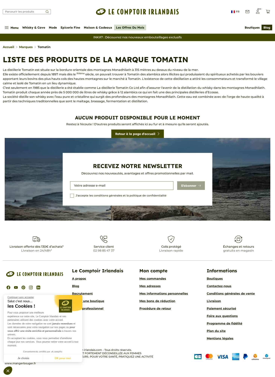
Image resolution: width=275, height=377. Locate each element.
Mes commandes (152, 278)
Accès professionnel (87, 308)
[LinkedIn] (38, 287)
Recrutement (82, 293)
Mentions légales (220, 338)
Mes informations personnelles (163, 293)
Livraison (214, 301)
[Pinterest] (23, 287)
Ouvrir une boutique (88, 301)
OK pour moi (63, 358)
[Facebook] (8, 287)
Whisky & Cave (33, 27)
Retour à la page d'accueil (135, 134)
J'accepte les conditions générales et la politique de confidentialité (121, 195)
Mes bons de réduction (157, 301)
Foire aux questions (222, 316)
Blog (266, 27)
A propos (79, 278)
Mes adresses (150, 286)
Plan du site (216, 331)
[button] (7, 370)
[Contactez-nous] (247, 11)
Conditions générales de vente (231, 293)
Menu (14, 28)
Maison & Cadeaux (98, 27)
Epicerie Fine (70, 27)
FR (237, 11)
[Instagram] (31, 287)
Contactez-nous (219, 286)
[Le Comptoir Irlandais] (137, 11)
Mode (53, 27)
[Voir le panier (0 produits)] (268, 11)
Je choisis (23, 358)
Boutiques (252, 27)
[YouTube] (16, 287)
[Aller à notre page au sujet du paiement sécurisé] (232, 356)
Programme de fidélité (224, 323)
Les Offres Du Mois (130, 27)
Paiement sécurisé (221, 308)
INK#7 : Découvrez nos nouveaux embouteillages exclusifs (137, 37)
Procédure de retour (155, 308)
